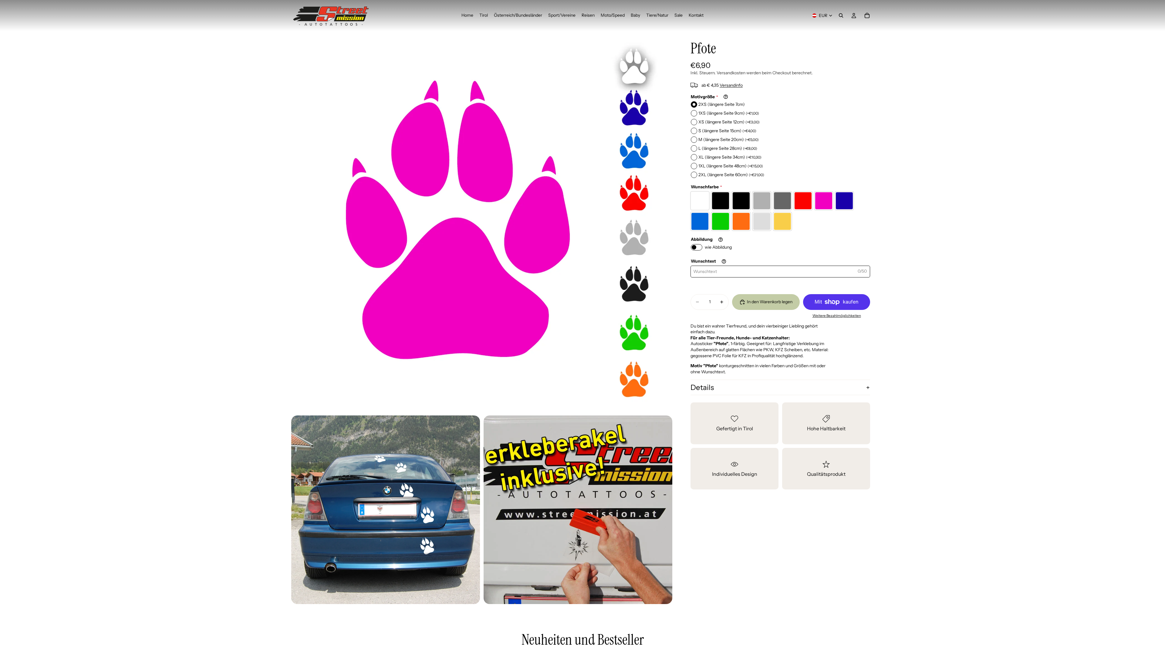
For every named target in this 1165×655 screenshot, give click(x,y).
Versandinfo (731, 85)
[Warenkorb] (867, 15)
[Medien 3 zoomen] (578, 509)
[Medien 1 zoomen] (481, 221)
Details (702, 387)
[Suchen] (841, 15)
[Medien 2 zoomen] (385, 509)
